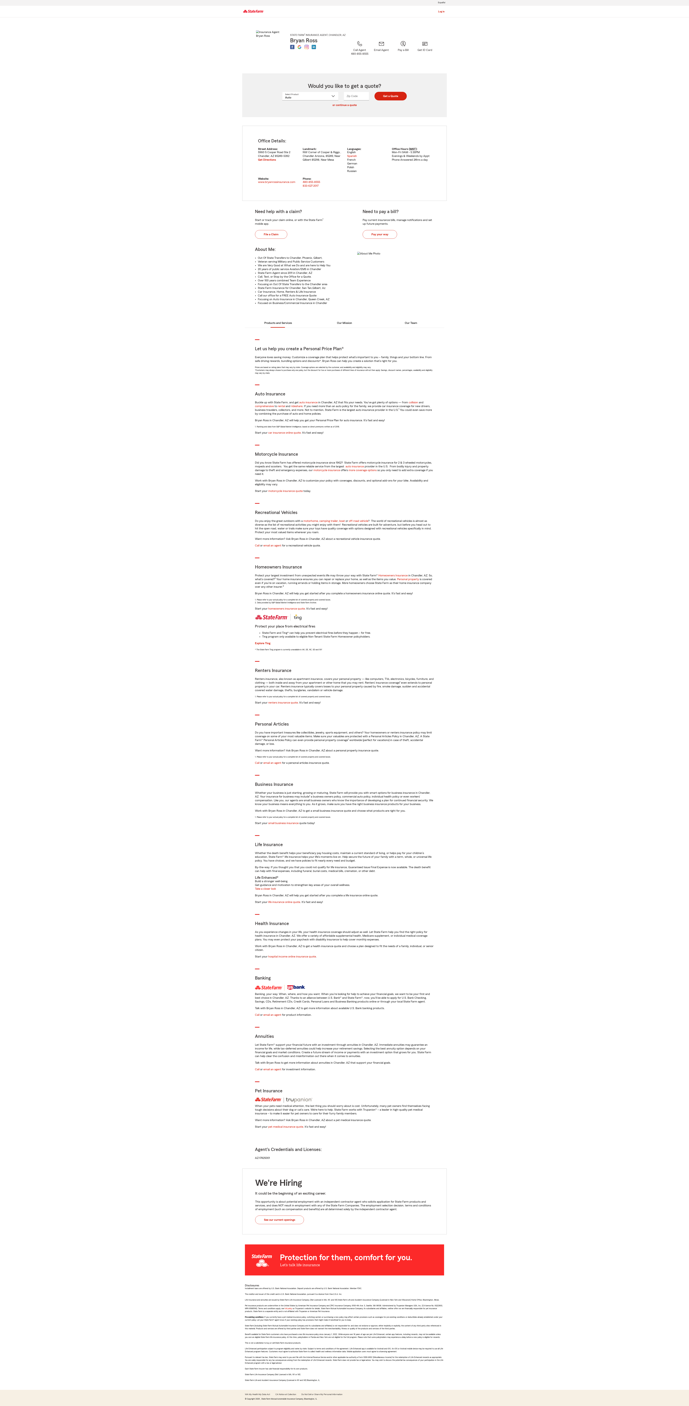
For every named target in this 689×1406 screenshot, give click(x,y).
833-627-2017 (311, 185)
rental (281, 406)
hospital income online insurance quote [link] (292, 956)
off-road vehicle (358, 521)
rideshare (297, 406)
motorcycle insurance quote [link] (285, 491)
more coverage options (363, 470)
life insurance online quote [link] (284, 902)
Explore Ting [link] (262, 643)
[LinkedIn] (314, 47)
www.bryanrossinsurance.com (276, 182)
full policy (288, 1308)
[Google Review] (299, 47)
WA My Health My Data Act (257, 1394)
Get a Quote (390, 96)
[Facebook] (292, 47)
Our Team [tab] (411, 323)
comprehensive (264, 406)
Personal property (408, 579)
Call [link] (257, 545)
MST (413, 149)
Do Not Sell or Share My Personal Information (321, 1394)
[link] (381, 52)
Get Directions (267, 159)
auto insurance (308, 402)
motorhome (310, 521)
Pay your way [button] (379, 234)
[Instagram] (306, 47)
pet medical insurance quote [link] (285, 1126)
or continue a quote (344, 105)
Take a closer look (265, 888)
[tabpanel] (344, 163)
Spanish (352, 156)
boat (342, 521)
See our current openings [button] (279, 1219)
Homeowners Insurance (393, 575)
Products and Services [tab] (278, 323)
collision (413, 402)
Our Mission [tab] (344, 323)
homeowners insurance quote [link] (286, 608)
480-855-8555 (311, 182)
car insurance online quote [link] (284, 432)
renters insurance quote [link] (283, 702)
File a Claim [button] (271, 234)
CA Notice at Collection (285, 1394)
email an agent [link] (272, 545)
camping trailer (328, 521)
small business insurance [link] (283, 823)
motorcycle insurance (326, 470)
